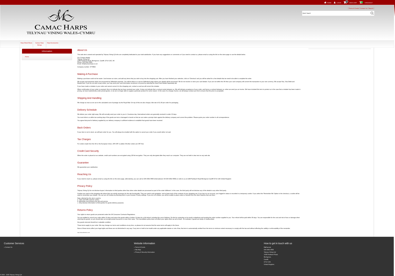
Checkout (369, 3)
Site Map (138, 249)
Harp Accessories (52, 43)
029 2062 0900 (269, 249)
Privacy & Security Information (145, 252)
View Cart (353, 3)
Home (329, 3)
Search (371, 8)
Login (339, 3)
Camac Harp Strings (39, 44)
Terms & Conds (354, 8)
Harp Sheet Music (26, 43)
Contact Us (363, 8)
